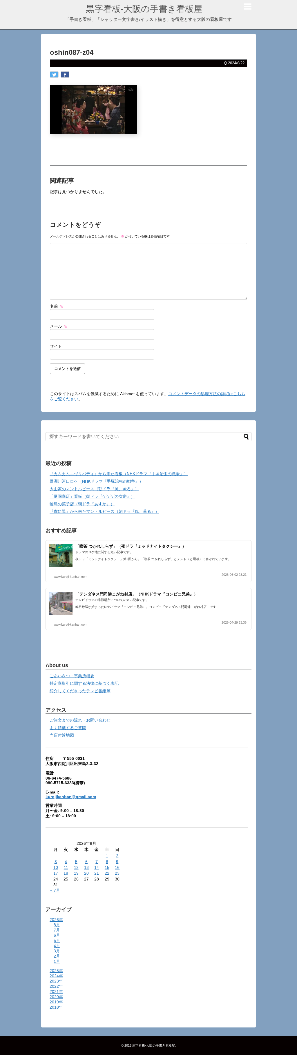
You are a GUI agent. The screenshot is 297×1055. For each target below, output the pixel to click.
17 (55, 873)
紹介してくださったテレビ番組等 (80, 691)
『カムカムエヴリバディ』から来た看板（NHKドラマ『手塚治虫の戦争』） (119, 473)
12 (76, 867)
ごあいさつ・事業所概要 (72, 675)
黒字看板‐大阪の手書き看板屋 (144, 9)
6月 (57, 935)
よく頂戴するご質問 (68, 727)
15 (107, 867)
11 (66, 867)
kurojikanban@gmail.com (71, 796)
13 (86, 867)
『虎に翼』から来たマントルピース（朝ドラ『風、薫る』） (104, 511)
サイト (56, 346)
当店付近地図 (62, 735)
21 (96, 873)
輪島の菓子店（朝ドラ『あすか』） (82, 504)
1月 (57, 961)
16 (117, 867)
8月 (57, 925)
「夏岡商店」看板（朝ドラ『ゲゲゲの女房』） (92, 496)
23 (117, 873)
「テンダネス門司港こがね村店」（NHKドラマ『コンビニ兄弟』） (136, 594)
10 (55, 867)
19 (76, 873)
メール (58, 326)
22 (107, 873)
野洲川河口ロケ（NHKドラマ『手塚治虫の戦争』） (96, 481)
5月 (57, 940)
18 (66, 873)
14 (96, 867)
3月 (57, 951)
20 (86, 873)
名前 (56, 306)
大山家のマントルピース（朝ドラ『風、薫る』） (94, 488)
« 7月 (55, 890)
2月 (57, 956)
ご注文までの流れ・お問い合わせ (80, 720)
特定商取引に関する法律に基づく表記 (84, 683)
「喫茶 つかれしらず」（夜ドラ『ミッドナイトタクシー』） (130, 546)
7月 (57, 930)
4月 (57, 945)
